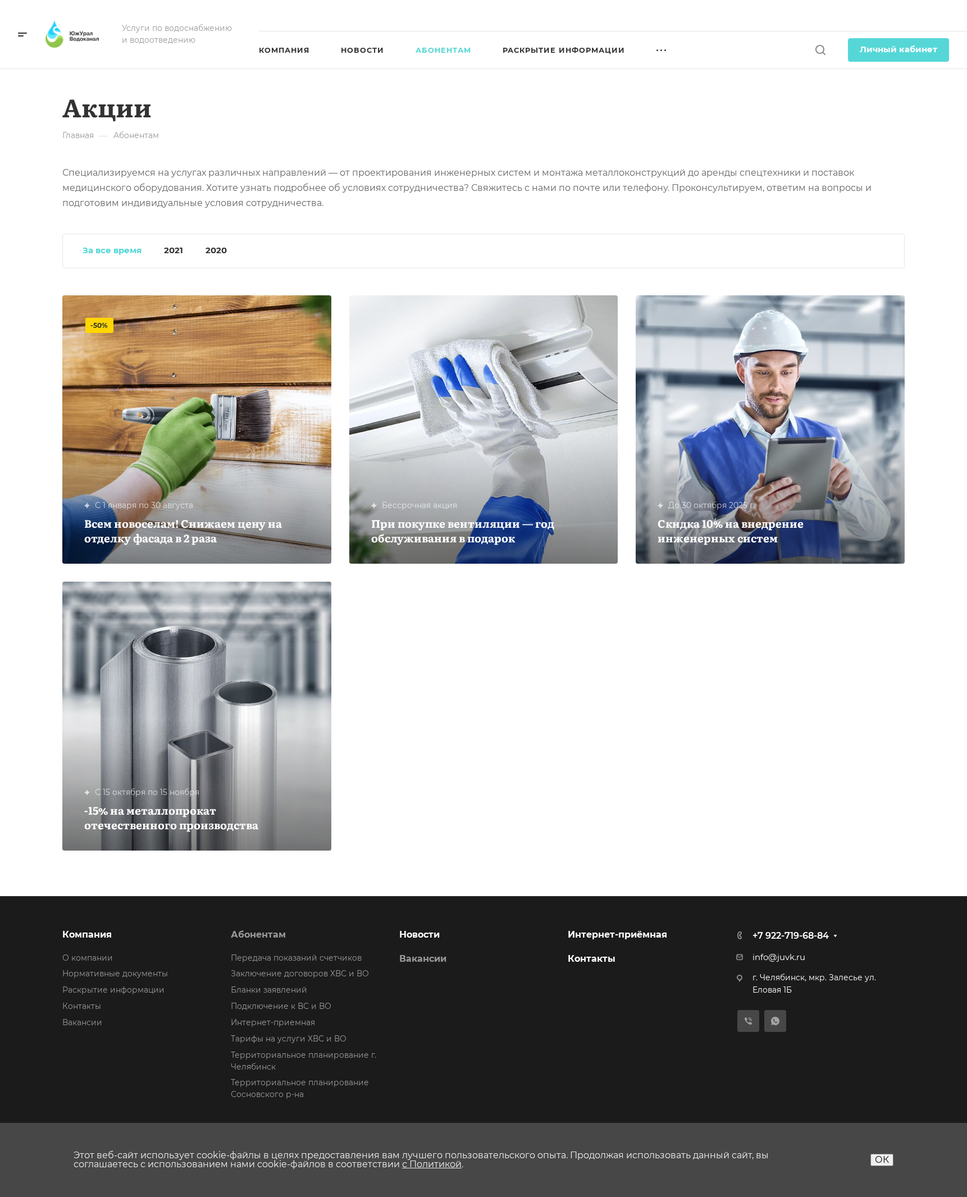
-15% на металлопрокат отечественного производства (171, 817)
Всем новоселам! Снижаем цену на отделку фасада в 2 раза (183, 530)
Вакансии (82, 1022)
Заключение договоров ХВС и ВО (300, 973)
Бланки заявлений (269, 989)
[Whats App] (775, 1021)
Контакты (81, 1006)
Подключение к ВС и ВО (281, 1006)
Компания (87, 934)
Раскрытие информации (113, 989)
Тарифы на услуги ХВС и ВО (288, 1038)
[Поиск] (820, 50)
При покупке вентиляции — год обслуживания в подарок (462, 530)
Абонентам (258, 934)
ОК (882, 1159)
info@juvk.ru (778, 957)
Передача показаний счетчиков (296, 957)
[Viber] (748, 1021)
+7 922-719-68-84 (902, 15)
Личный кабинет (898, 49)
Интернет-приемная (273, 1022)
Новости (419, 934)
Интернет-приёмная (617, 934)
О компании (87, 957)
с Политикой (432, 1164)
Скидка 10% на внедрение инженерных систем (731, 530)
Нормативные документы (115, 973)
